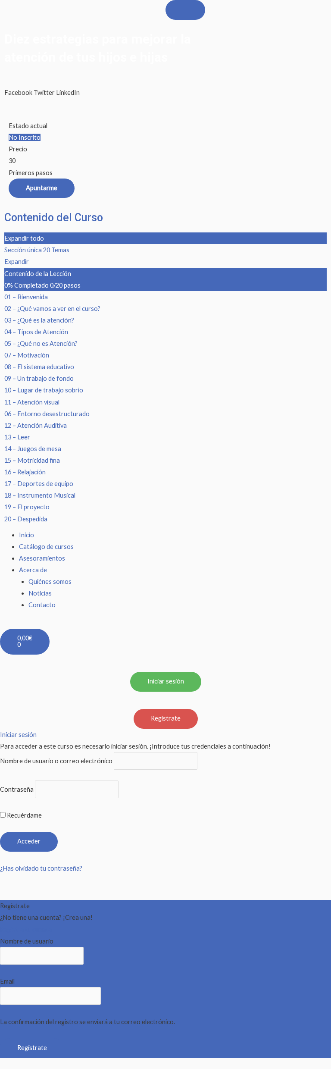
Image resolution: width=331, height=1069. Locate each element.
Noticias (40, 593)
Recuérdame (24, 815)
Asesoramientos (42, 558)
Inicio (26, 535)
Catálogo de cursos (46, 546)
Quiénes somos (50, 581)
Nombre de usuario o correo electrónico (56, 761)
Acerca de (33, 570)
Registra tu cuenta (26, 929)
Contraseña (17, 789)
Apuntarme (41, 187)
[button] (18, 86)
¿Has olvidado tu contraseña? (41, 868)
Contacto (42, 604)
